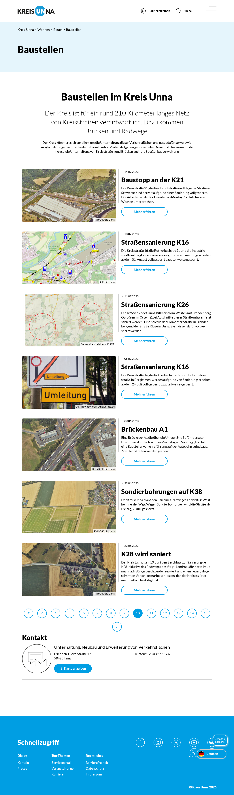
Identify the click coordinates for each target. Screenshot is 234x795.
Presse (22, 768)
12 (165, 613)
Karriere (57, 774)
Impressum (94, 774)
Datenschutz (95, 768)
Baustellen (72, 30)
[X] (176, 742)
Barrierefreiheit (97, 763)
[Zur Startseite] (40, 11)
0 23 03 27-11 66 (158, 654)
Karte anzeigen (74, 668)
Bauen (57, 30)
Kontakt (23, 763)
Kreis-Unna (26, 30)
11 (151, 613)
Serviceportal (61, 763)
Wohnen (42, 30)
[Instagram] (158, 742)
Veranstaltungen (63, 768)
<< (28, 613)
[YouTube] (194, 742)
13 (178, 613)
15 (205, 613)
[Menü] (211, 11)
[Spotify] (211, 742)
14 (192, 613)
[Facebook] (140, 742)
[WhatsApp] (194, 752)
